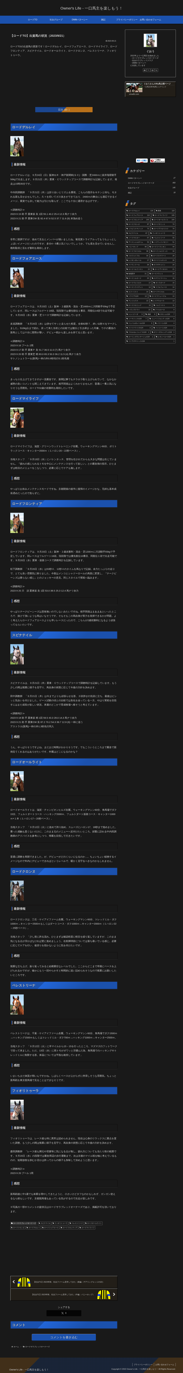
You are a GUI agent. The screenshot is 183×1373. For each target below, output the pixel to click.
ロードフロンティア (70, 1228)
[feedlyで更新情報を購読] (152, 70)
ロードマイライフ (88, 1228)
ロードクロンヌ (18, 1228)
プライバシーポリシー (143, 1364)
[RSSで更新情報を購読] (156, 70)
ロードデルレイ (34, 1228)
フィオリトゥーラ (61, 1223)
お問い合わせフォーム (164, 1364)
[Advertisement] (63, 80)
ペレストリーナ (77, 1223)
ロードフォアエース (51, 1228)
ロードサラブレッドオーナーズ (24, 1223)
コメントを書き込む (64, 1337)
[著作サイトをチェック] (144, 70)
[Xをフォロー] (148, 70)
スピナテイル (45, 1223)
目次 (60, 109)
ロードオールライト (94, 1223)
